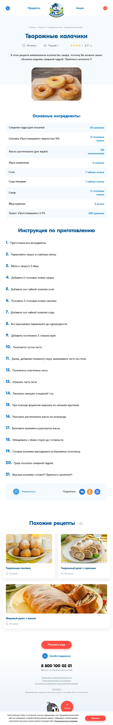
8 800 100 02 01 (56, 665)
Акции (80, 8)
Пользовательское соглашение (56, 681)
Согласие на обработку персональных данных (56, 684)
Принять (95, 718)
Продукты (34, 8)
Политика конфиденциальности (56, 678)
